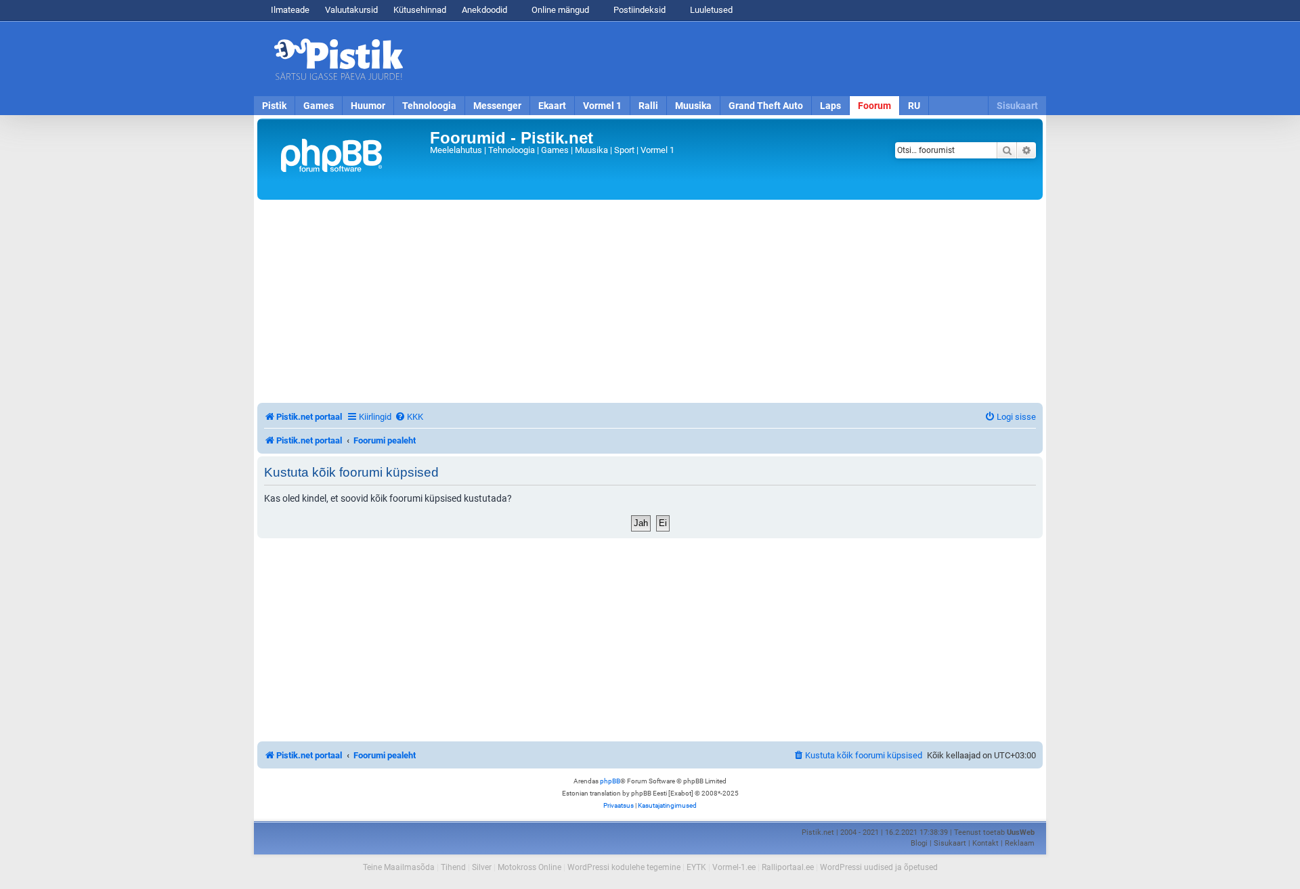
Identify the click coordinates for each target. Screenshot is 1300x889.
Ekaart (552, 105)
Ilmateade (290, 10)
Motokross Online (529, 867)
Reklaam (1020, 843)
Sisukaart (1017, 105)
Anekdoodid (484, 10)
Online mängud (559, 10)
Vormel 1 (602, 105)
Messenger (497, 105)
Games (318, 105)
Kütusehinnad (419, 10)
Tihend (453, 867)
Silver (482, 867)
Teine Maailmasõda (399, 867)
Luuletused (710, 10)
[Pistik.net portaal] (345, 159)
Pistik (274, 105)
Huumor (368, 105)
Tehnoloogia (429, 105)
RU (914, 105)
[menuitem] (409, 417)
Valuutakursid (351, 10)
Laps (830, 105)
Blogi (919, 843)
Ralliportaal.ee (788, 867)
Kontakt (985, 843)
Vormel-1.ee (734, 867)
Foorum (874, 105)
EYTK (696, 867)
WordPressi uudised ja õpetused (879, 867)
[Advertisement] (728, 58)
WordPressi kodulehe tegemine (623, 867)
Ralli (648, 105)
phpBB (610, 781)
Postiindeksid (638, 10)
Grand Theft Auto (766, 105)
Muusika (693, 105)
